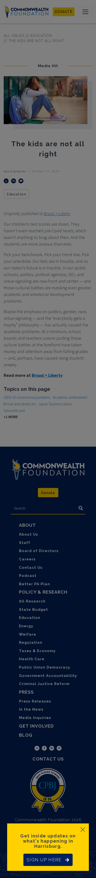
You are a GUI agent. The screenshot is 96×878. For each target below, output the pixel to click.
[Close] (83, 829)
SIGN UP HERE (44, 859)
